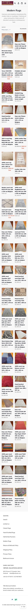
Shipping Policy (7, 550)
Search (5, 519)
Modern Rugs (7, 541)
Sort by (4, 27)
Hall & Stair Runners (9, 537)
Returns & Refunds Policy (10, 545)
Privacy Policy (7, 554)
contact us (6, 524)
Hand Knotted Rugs (9, 532)
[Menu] (25, 3)
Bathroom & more (8, 558)
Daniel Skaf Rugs (11, 604)
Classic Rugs (7, 528)
